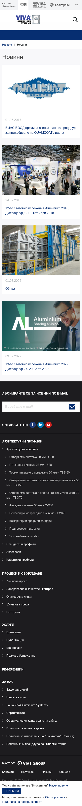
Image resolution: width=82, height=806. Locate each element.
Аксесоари (13, 552)
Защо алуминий (17, 689)
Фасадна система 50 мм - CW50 (31, 505)
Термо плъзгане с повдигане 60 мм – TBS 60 (39, 472)
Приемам (11, 791)
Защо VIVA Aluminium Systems (27, 705)
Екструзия (13, 612)
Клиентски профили (20, 559)
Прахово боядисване (20, 655)
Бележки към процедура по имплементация (36, 744)
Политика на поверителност (22, 802)
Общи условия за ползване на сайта (31, 720)
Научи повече (58, 785)
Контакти (8, 771)
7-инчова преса (16, 581)
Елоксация (13, 632)
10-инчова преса (17, 604)
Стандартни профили (21, 544)
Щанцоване (14, 647)
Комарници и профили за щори (30, 520)
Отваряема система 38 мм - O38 (31, 457)
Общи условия (55, 797)
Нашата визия (16, 697)
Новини (47, 771)
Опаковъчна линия (19, 596)
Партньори (28, 771)
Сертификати (15, 712)
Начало (7, 44)
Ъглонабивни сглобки (24, 536)
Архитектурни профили (22, 449)
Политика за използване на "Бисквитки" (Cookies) (40, 736)
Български (62, 5)
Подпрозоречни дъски (24, 528)
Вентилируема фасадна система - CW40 (37, 513)
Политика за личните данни (25, 728)
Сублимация (15, 640)
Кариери (64, 771)
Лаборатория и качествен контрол (29, 589)
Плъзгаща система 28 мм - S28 (30, 464)
